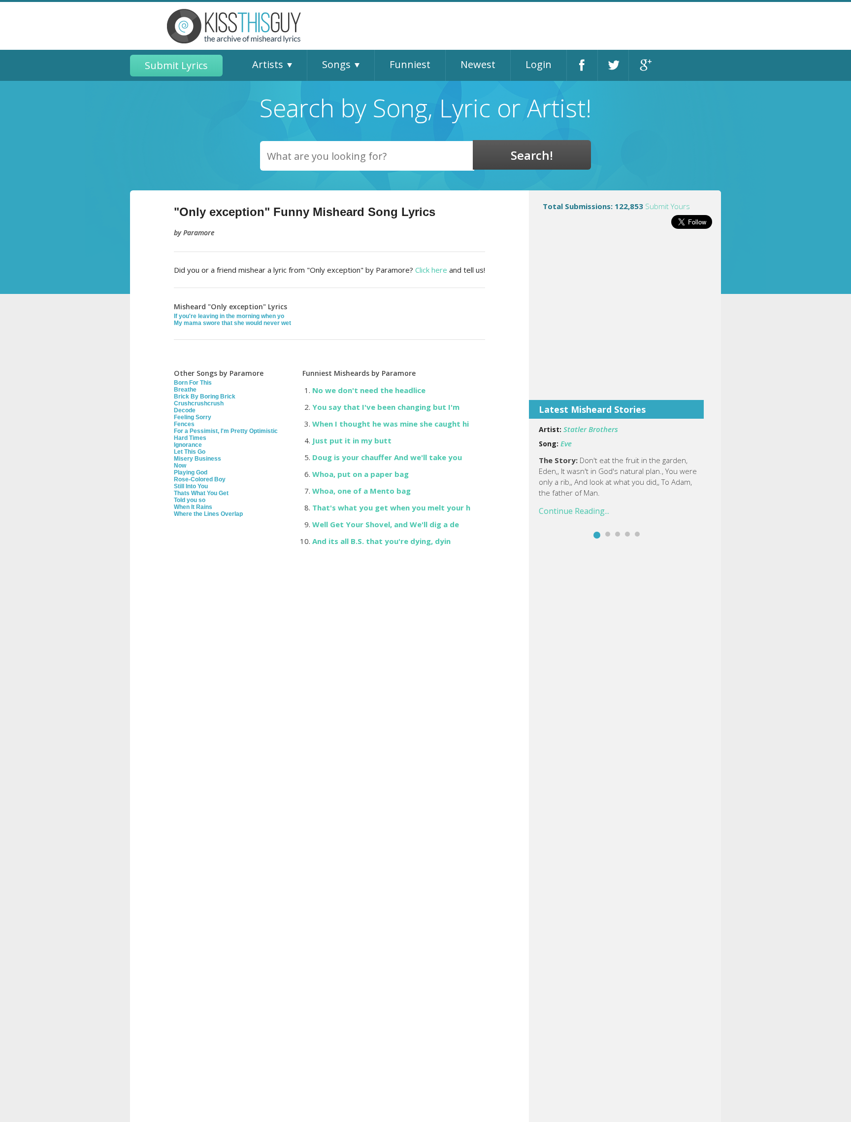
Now (180, 465)
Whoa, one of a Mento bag (361, 491)
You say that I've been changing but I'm (385, 407)
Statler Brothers (590, 429)
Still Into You (191, 486)
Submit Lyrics (176, 65)
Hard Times (190, 437)
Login (538, 64)
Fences (184, 424)
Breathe (185, 389)
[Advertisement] (625, 321)
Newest (477, 64)
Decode (185, 410)
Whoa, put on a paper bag (360, 474)
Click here (431, 270)
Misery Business (197, 458)
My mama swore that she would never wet (232, 323)
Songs (336, 64)
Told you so (189, 500)
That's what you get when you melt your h (391, 507)
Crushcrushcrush (199, 403)
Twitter (613, 65)
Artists (267, 64)
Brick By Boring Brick (204, 396)
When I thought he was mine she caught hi (390, 424)
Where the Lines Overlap (208, 513)
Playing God (190, 472)
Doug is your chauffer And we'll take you (387, 457)
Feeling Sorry (192, 417)
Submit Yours (667, 206)
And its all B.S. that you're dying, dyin (381, 541)
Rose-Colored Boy (200, 479)
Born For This (193, 382)
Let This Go (189, 451)
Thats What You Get (201, 493)
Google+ (644, 65)
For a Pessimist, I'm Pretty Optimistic (226, 431)
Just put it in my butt (352, 440)
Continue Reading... (574, 511)
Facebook (582, 65)
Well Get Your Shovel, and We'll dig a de (385, 524)
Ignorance (188, 444)
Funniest (410, 64)
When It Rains (193, 507)
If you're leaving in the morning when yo (229, 316)
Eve (566, 443)
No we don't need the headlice (369, 390)
